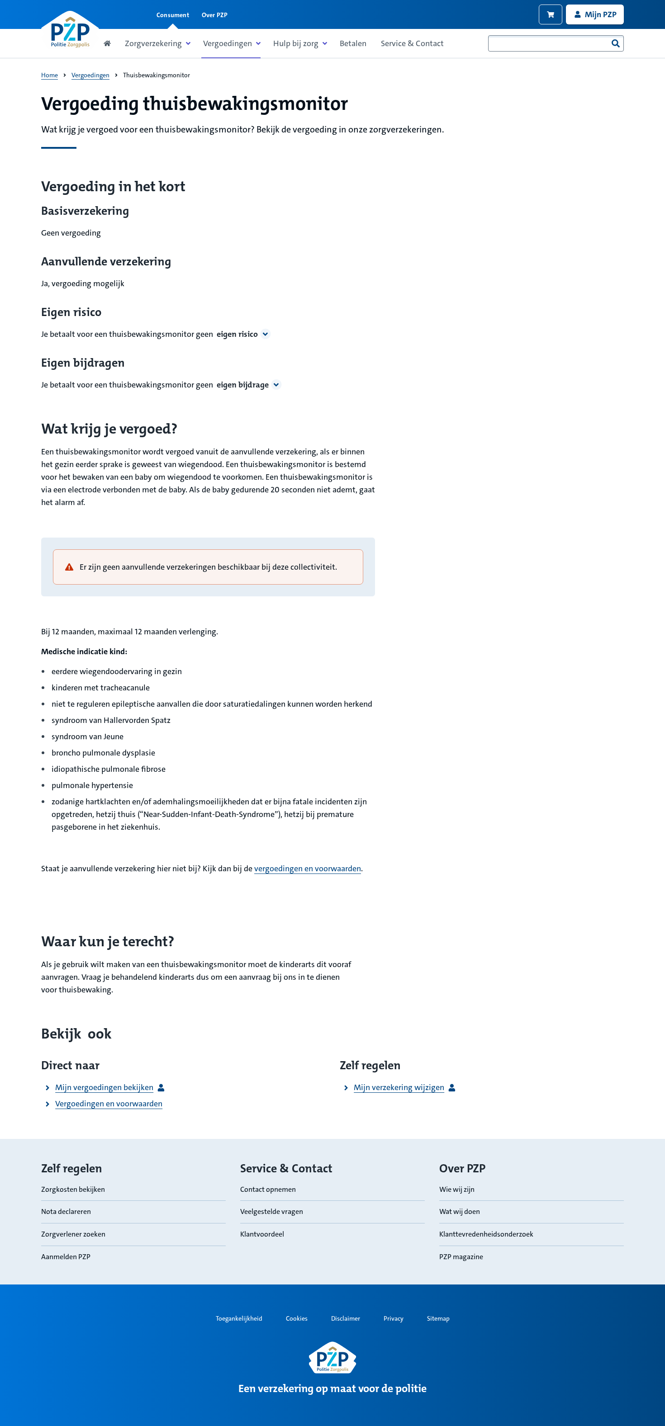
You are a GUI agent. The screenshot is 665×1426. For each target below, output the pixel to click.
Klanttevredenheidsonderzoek (486, 1234)
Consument (173, 15)
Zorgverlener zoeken (73, 1234)
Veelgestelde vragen (271, 1211)
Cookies (297, 1318)
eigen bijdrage (243, 384)
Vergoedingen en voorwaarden (108, 1103)
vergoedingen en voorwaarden (307, 868)
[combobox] (556, 43)
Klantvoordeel (262, 1234)
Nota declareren (66, 1211)
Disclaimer (345, 1318)
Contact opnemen (268, 1189)
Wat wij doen (459, 1211)
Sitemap (438, 1318)
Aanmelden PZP (65, 1256)
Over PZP (215, 15)
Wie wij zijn (457, 1189)
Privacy (394, 1318)
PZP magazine (461, 1256)
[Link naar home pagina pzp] (70, 30)
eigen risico (237, 334)
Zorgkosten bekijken (73, 1189)
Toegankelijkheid (239, 1318)
